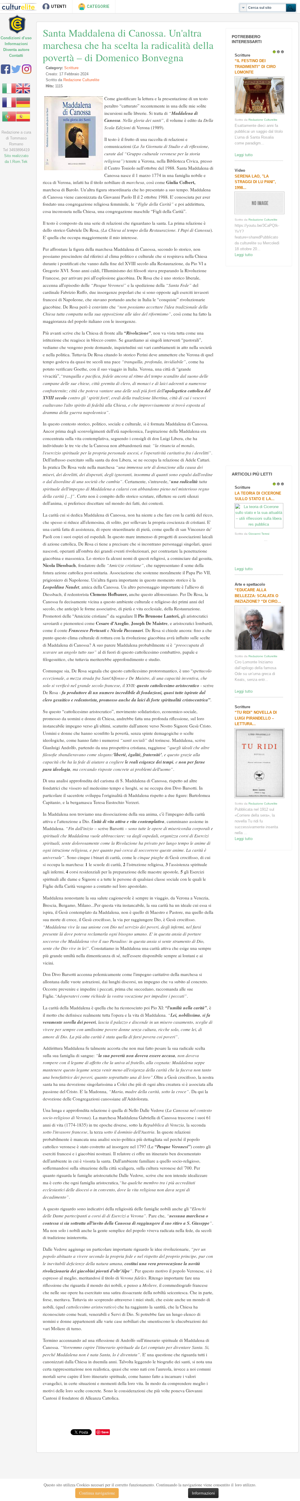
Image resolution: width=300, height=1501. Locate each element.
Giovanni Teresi (258, 533)
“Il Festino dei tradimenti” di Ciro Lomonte (255, 66)
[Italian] (9, 88)
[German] (23, 102)
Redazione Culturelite (81, 80)
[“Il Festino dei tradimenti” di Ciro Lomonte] (259, 114)
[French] (9, 102)
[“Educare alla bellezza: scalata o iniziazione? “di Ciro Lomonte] (259, 650)
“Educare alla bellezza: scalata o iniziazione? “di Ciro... (258, 596)
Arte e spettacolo (250, 584)
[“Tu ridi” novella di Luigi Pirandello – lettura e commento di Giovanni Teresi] (259, 798)
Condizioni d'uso (16, 38)
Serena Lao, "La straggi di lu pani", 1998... (255, 182)
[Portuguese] (9, 116)
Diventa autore (16, 49)
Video (240, 170)
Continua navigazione (97, 1493)
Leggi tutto (244, 155)
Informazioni (16, 44)
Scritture (71, 68)
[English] (23, 88)
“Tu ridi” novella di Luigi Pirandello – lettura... (256, 718)
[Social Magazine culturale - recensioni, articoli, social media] (21, 20)
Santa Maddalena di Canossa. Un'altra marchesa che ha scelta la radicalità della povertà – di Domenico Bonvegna (128, 45)
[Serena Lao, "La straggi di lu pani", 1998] (259, 214)
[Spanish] (23, 116)
